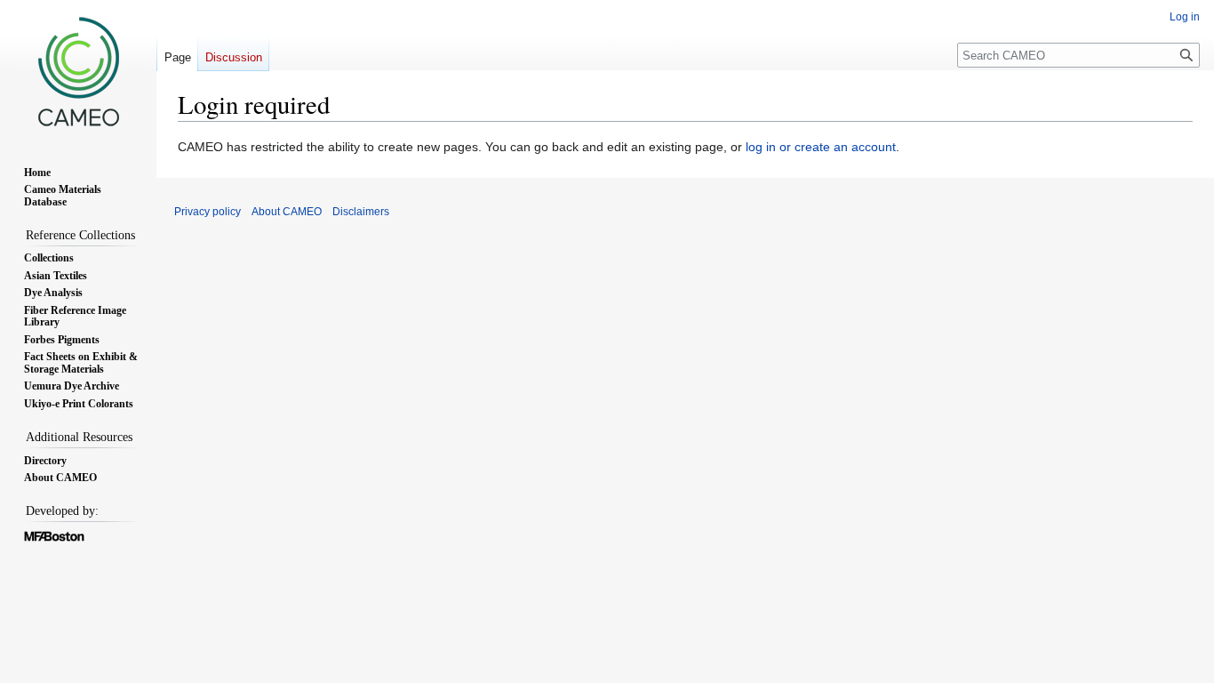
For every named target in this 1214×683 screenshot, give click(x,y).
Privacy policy (207, 211)
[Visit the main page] (78, 71)
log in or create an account (821, 147)
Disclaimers (360, 211)
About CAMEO (287, 211)
